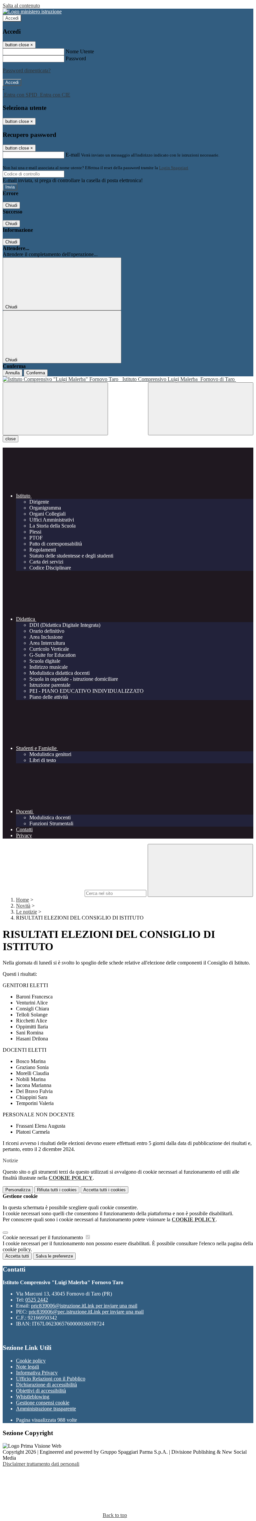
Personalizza (17, 1189)
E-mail (73, 155)
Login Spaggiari (173, 167)
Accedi (12, 18)
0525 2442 (36, 1300)
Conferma (35, 372)
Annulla (12, 372)
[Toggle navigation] (55, 408)
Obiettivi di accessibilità (41, 1390)
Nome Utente (80, 51)
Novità (23, 906)
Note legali (27, 1366)
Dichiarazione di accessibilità (46, 1384)
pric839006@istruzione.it (84, 1306)
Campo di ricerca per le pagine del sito (43, 893)
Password (76, 58)
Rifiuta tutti (57, 1189)
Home (22, 900)
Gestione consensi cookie (42, 1402)
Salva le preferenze (54, 1256)
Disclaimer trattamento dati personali (41, 1464)
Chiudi (11, 205)
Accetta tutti (104, 1189)
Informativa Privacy (37, 1372)
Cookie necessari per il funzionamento (43, 1237)
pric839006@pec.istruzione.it (86, 1312)
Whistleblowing (32, 1396)
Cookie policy (31, 1360)
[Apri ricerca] (200, 408)
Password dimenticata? (27, 70)
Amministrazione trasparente (46, 1408)
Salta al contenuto (21, 5)
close (10, 438)
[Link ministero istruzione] (32, 11)
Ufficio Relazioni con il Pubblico (50, 1378)
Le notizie (26, 912)
